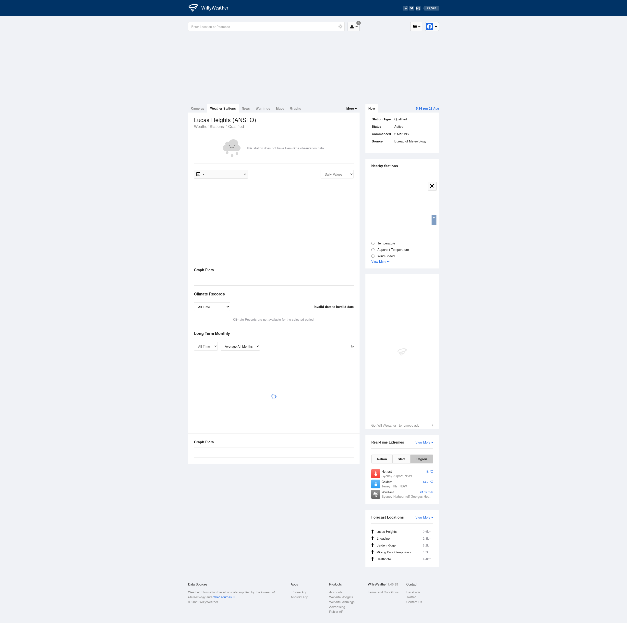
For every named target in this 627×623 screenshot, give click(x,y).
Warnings (263, 108)
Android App (299, 597)
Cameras (197, 108)
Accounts (336, 592)
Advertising (337, 606)
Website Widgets (341, 597)
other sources (222, 597)
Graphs (295, 108)
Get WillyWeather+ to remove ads (395, 425)
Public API (336, 611)
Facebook (413, 592)
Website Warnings (342, 601)
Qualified (236, 126)
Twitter (411, 597)
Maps (280, 108)
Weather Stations (223, 108)
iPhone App (299, 592)
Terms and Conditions (383, 592)
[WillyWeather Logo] (211, 8)
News (246, 108)
